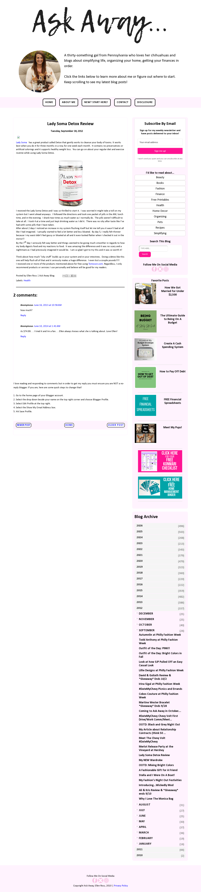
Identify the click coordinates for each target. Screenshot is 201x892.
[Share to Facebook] (72, 275)
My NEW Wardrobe (150, 760)
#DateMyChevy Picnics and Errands (160, 689)
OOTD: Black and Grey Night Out (159, 724)
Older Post (116, 425)
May (142, 821)
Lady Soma (21, 142)
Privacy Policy (121, 885)
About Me (68, 102)
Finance (160, 194)
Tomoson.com (95, 264)
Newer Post (23, 425)
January (145, 843)
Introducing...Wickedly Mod (156, 785)
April (142, 827)
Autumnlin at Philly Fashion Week (160, 634)
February (146, 838)
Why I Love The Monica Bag (156, 798)
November (146, 619)
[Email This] (63, 275)
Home (49, 102)
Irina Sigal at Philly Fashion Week (159, 684)
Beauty (160, 177)
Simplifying (160, 233)
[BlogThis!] (66, 275)
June (142, 815)
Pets (160, 222)
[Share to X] (69, 275)
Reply (23, 315)
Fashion (160, 188)
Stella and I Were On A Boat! (157, 775)
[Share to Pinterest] (75, 275)
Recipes (160, 227)
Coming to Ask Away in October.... (160, 711)
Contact (122, 102)
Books (160, 183)
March (144, 832)
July (142, 810)
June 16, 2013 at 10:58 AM (48, 305)
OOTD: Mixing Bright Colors (156, 765)
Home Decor (160, 211)
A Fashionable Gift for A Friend (158, 770)
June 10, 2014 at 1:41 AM (47, 326)
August (145, 804)
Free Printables (160, 199)
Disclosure (145, 102)
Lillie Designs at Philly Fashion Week (161, 670)
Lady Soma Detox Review (154, 755)
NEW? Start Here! (96, 102)
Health (27, 280)
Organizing (160, 216)
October (145, 624)
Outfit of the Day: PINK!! (154, 648)
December (146, 613)
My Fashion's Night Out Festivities (160, 780)
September (147, 630)
